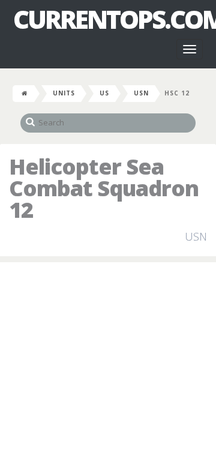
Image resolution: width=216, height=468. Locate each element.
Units (64, 93)
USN (141, 93)
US (104, 93)
